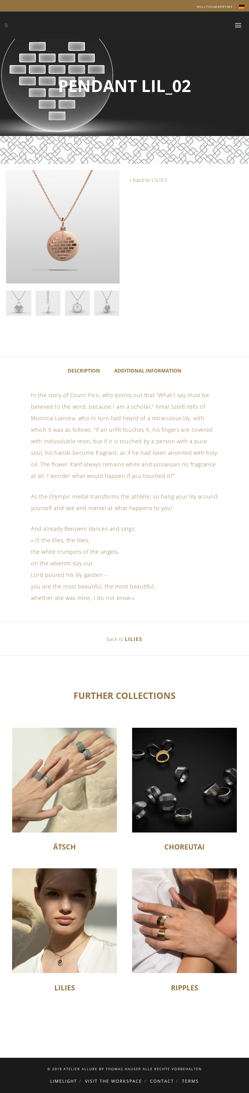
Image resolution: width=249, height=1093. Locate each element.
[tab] (84, 370)
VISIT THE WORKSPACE (113, 1081)
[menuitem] (241, 7)
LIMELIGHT (63, 1081)
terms (190, 1081)
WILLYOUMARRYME (215, 7)
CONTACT (162, 1081)
